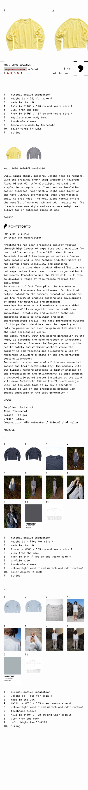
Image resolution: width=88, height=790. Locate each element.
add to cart (61, 73)
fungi (34, 69)
